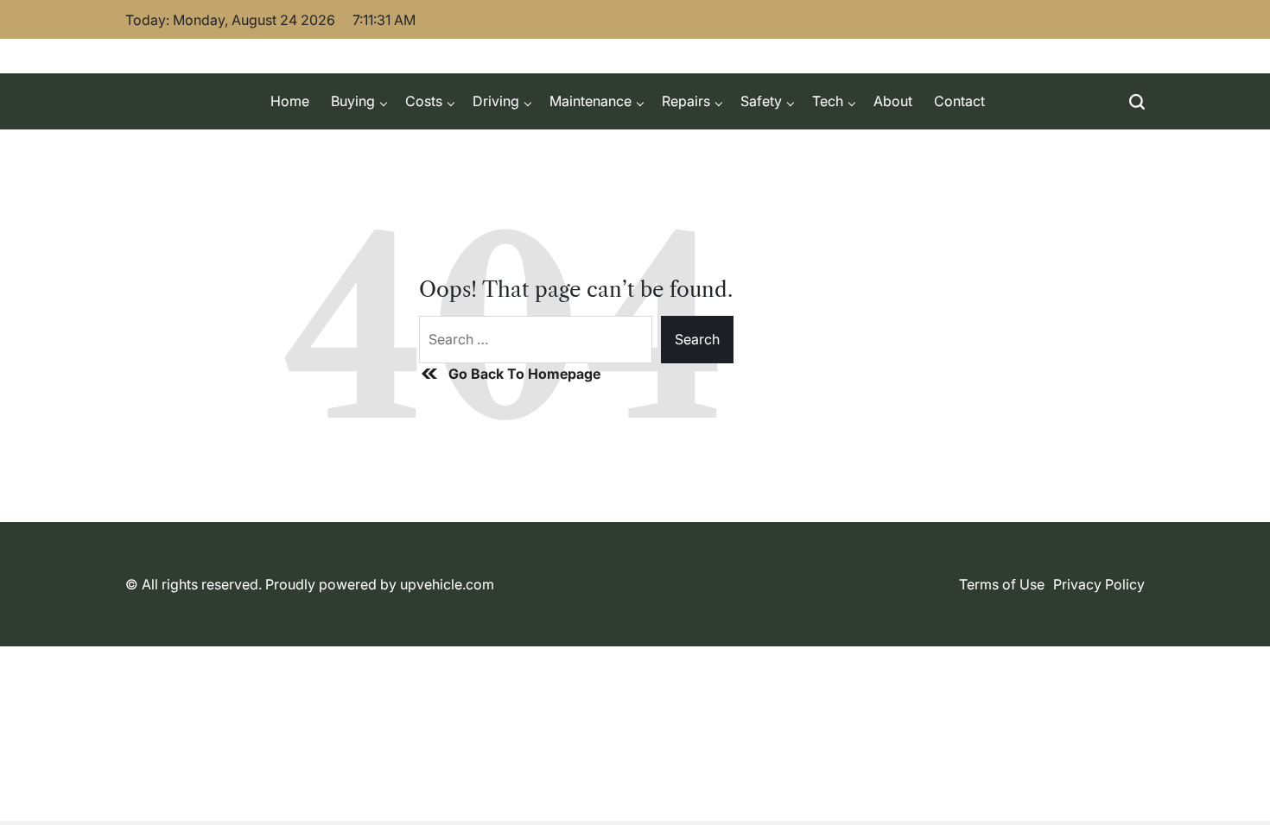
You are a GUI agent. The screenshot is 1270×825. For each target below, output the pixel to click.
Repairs (686, 101)
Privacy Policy (1099, 584)
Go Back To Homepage (524, 373)
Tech (827, 101)
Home (289, 101)
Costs (423, 101)
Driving (496, 101)
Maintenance (590, 101)
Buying (353, 101)
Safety (761, 101)
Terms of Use (1002, 584)
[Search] (1137, 101)
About (892, 101)
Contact (959, 101)
